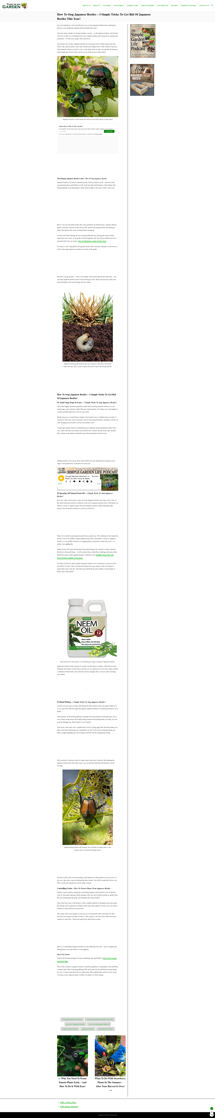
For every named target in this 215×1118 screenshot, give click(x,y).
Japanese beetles (88, 1029)
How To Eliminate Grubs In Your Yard (92, 241)
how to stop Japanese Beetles (99, 1024)
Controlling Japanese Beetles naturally (100, 1019)
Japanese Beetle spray (70, 1029)
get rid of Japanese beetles (75, 1024)
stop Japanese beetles (105, 1029)
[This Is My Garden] (27, 5)
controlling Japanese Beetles (72, 1019)
